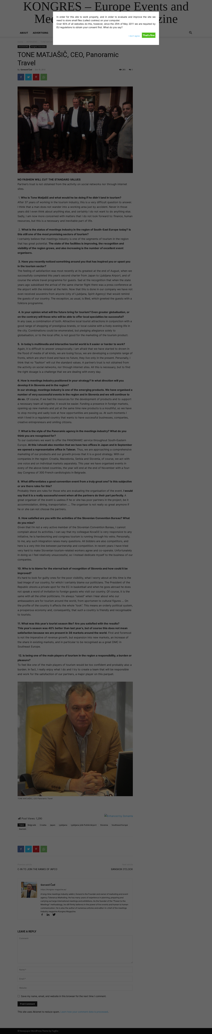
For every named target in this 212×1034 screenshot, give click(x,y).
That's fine (149, 35)
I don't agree (134, 36)
